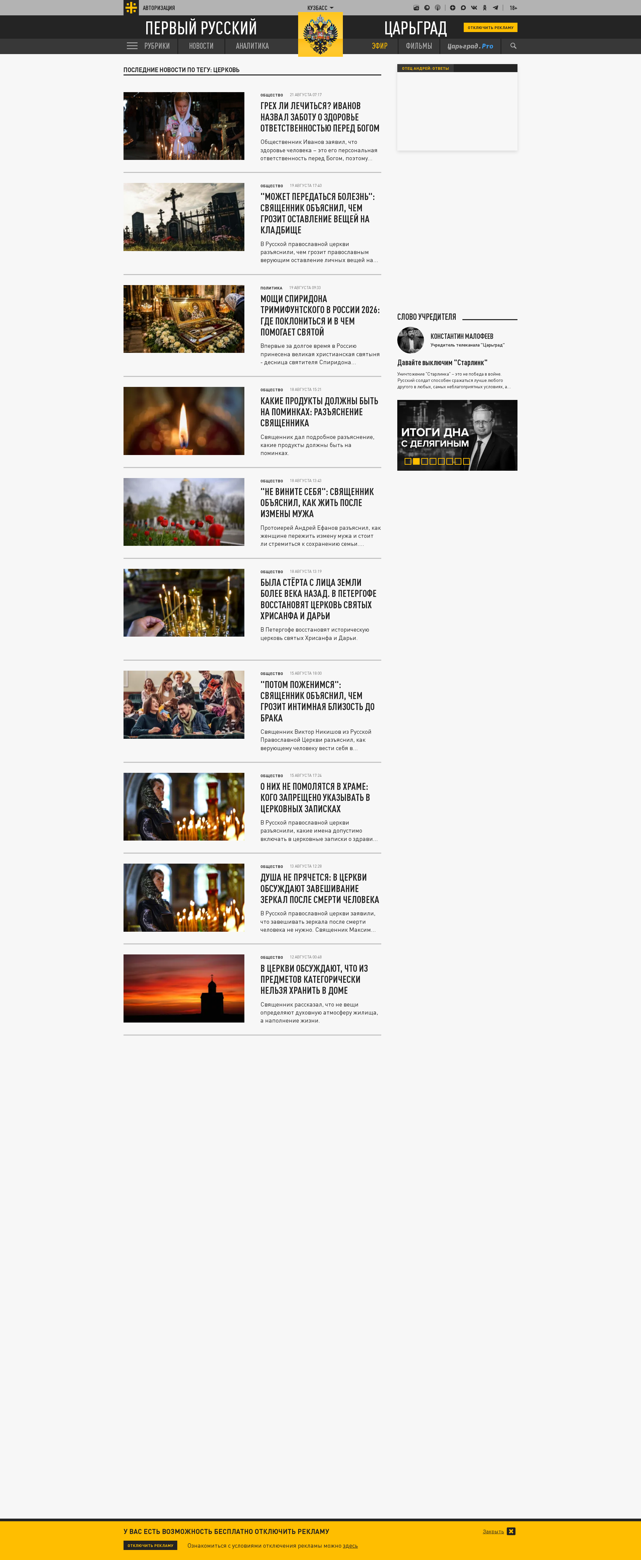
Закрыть (493, 1531)
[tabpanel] (457, 435)
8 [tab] (467, 462)
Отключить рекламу (490, 27)
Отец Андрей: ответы (425, 68)
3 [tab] (426, 462)
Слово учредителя (426, 316)
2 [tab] (417, 462)
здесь (350, 1545)
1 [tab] (409, 462)
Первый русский (201, 27)
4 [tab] (434, 462)
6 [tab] (451, 462)
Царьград (415, 27)
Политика (271, 287)
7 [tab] (459, 462)
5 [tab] (442, 462)
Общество (271, 94)
